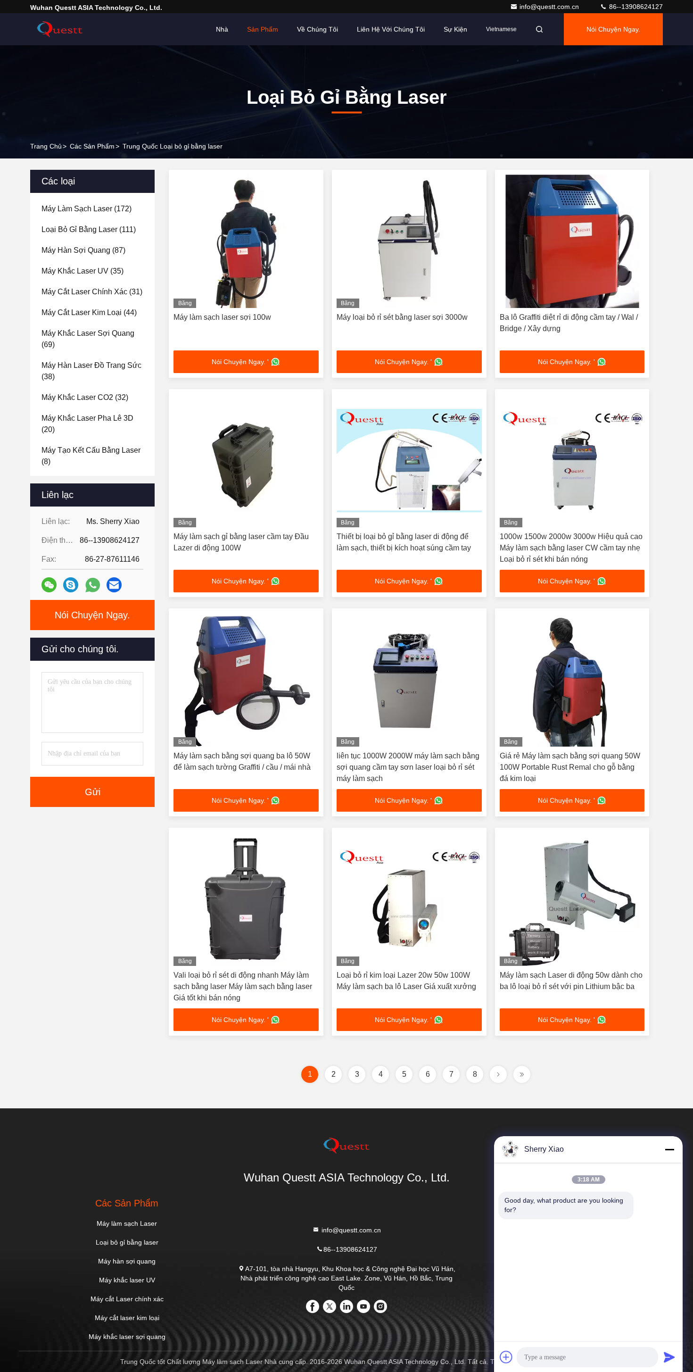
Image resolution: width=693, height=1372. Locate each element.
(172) (86, 209)
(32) (84, 397)
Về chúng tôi (317, 29)
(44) (89, 312)
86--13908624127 (635, 6)
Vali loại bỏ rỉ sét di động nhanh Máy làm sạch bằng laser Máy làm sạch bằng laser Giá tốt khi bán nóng (242, 986)
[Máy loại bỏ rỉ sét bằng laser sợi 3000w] (409, 241)
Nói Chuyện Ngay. (613, 29)
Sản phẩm (262, 29)
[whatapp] (92, 585)
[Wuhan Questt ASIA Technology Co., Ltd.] (60, 29)
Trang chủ (46, 146)
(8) (90, 456)
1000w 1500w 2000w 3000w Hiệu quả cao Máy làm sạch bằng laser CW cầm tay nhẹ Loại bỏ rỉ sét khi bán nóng (571, 547)
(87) (83, 250)
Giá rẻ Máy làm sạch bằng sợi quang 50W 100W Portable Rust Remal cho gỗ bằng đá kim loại (570, 767)
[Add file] (506, 1357)
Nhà (222, 29)
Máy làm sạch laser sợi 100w (222, 317)
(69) (87, 339)
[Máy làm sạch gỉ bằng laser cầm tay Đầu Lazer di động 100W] (246, 460)
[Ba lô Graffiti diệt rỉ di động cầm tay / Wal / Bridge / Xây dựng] (572, 241)
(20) (87, 423)
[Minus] (669, 1149)
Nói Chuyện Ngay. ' (240, 362)
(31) (91, 292)
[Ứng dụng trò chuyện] (71, 585)
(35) (82, 271)
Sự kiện (455, 29)
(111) (88, 229)
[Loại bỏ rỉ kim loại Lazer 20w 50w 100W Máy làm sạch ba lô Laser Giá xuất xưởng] (409, 899)
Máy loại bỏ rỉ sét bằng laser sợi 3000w (402, 317)
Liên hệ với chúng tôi (391, 29)
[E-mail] (114, 585)
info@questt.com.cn (550, 6)
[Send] (669, 1357)
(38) (91, 371)
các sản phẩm (92, 146)
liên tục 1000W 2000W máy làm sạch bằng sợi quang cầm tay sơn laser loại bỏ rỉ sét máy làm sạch (408, 767)
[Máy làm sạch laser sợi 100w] (246, 241)
